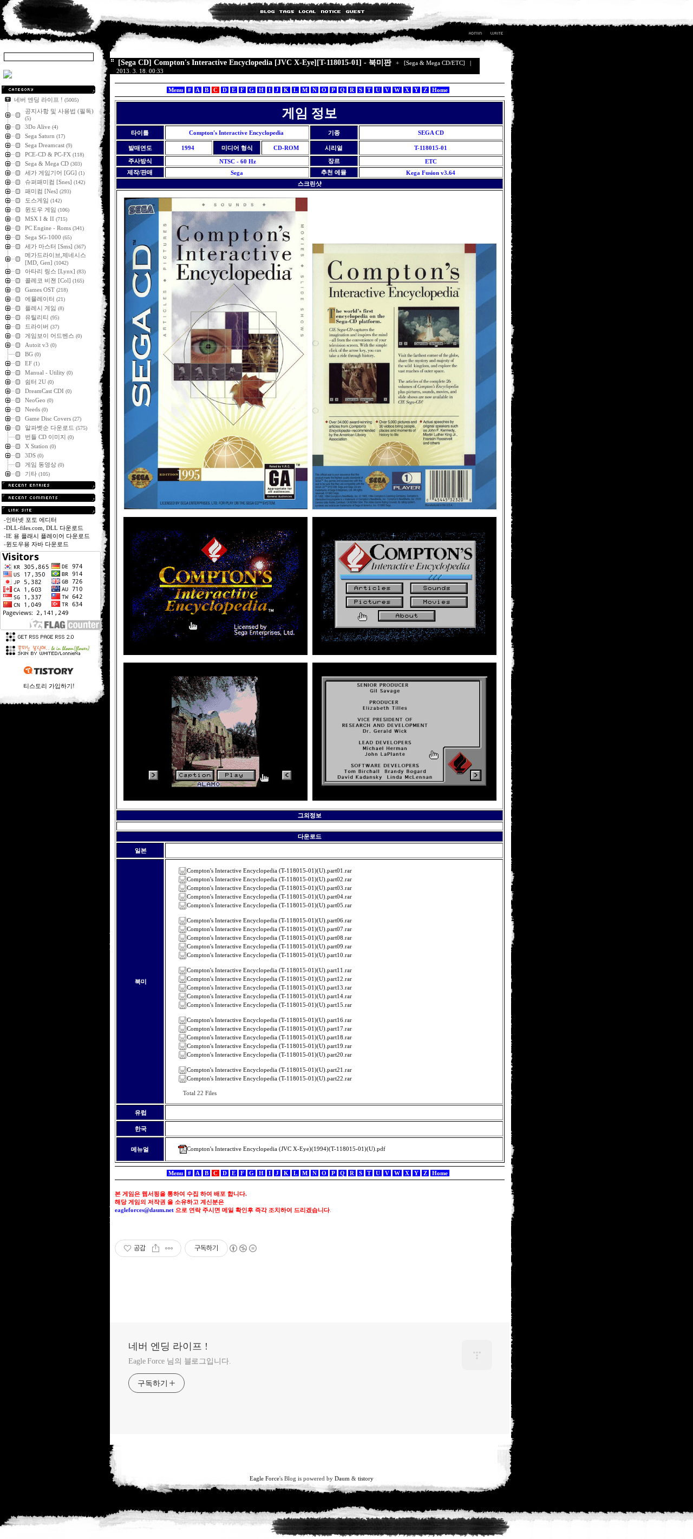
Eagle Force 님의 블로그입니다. (179, 1361)
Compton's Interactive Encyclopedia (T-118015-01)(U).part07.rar (269, 929)
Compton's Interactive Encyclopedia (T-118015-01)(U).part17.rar (269, 1028)
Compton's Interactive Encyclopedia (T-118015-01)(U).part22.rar (269, 1078)
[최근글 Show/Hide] (48, 485)
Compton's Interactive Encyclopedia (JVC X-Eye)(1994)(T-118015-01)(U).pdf (286, 1148)
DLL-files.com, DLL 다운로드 (44, 528)
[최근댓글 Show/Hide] (48, 498)
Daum (342, 1478)
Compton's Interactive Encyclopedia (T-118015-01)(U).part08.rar (269, 937)
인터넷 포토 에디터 (31, 519)
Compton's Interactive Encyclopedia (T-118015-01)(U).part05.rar (269, 905)
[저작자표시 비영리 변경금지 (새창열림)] (242, 1248)
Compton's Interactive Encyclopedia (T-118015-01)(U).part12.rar (269, 978)
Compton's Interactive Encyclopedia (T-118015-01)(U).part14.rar (269, 996)
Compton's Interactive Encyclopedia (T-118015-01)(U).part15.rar (269, 1004)
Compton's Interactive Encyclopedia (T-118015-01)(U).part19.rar (269, 1046)
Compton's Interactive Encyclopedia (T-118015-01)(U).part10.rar (269, 955)
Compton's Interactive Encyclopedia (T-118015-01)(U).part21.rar (269, 1069)
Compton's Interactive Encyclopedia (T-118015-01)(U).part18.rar (269, 1037)
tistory (366, 1478)
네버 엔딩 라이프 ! (168, 1346)
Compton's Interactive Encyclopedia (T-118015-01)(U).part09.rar (269, 946)
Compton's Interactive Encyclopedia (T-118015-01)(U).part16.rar (269, 1020)
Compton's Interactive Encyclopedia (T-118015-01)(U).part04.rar (269, 896)
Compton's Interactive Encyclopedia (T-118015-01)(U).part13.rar (269, 987)
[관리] (475, 34)
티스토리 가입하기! (49, 686)
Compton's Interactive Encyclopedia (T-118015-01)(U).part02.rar (269, 879)
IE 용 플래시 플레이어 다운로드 (48, 536)
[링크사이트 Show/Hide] (48, 510)
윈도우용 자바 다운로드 (37, 544)
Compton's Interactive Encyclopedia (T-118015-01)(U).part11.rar (269, 970)
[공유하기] (155, 1248)
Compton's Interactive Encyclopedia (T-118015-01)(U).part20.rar (269, 1054)
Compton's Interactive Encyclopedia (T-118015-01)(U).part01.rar (269, 870)
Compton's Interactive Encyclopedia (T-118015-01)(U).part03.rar (269, 888)
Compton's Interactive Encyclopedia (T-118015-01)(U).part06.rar (269, 920)
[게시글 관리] (169, 1248)
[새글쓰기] (496, 34)
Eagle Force (264, 1478)
